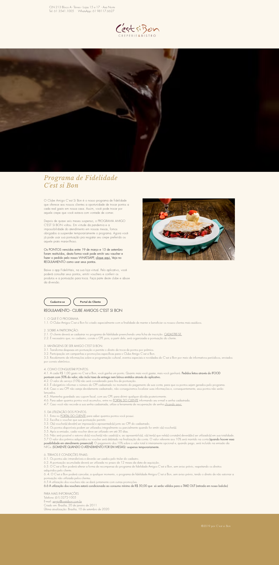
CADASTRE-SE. (173, 334)
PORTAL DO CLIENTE (125, 400)
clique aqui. (103, 258)
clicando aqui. (173, 404)
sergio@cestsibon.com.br (67, 501)
